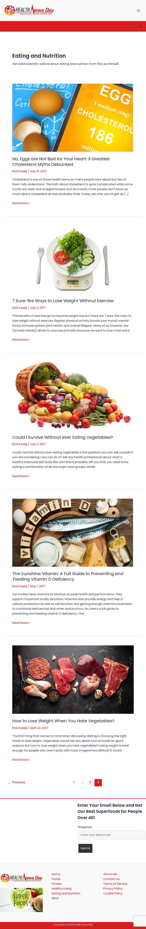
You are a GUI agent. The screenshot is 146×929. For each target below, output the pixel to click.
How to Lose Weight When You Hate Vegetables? (63, 721)
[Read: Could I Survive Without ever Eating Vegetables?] (72, 396)
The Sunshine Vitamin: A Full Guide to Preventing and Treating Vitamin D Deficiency (67, 576)
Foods (56, 879)
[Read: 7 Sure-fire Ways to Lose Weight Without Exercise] (72, 260)
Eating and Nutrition (66, 893)
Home (56, 874)
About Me (110, 874)
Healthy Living (61, 889)
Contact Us (111, 879)
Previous (16, 782)
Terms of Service (115, 884)
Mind (55, 898)
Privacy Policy (113, 889)
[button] (140, 26)
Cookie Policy (112, 893)
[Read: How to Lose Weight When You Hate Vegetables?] (73, 679)
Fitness (56, 884)
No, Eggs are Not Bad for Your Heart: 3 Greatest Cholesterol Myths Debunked (61, 161)
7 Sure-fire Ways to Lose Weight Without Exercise (63, 301)
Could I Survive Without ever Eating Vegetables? (62, 437)
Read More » (21, 203)
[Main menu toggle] (138, 10)
